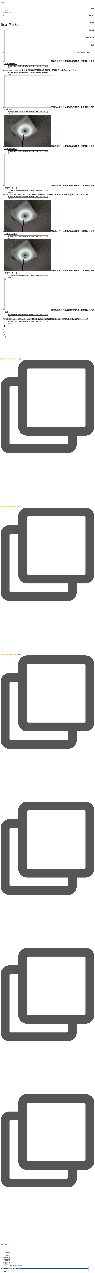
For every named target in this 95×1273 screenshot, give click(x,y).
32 (5, 337)
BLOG (92, 45)
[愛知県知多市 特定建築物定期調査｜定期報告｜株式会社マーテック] (27, 270)
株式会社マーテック (14, 1268)
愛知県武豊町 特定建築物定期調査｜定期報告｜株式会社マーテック (60, 194)
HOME (92, 8)
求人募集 (91, 30)
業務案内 (91, 15)
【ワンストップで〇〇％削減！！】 (83, 52)
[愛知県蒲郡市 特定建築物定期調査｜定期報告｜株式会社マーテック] (27, 146)
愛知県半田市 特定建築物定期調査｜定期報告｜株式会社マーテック (28, 66)
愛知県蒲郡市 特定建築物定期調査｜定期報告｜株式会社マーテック (28, 151)
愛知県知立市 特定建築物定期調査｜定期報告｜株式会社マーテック (28, 236)
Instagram (7, 1252)
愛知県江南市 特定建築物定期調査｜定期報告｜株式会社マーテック (28, 112)
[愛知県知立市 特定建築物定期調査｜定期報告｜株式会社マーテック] (27, 231)
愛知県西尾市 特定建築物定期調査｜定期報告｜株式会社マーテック (60, 319)
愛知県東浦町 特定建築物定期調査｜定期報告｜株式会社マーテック (28, 190)
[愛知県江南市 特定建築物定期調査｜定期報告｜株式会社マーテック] (27, 107)
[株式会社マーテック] (7, 1244)
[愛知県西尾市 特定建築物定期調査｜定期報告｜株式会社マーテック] (18, 319)
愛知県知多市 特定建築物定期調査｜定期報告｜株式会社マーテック (28, 275)
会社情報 (91, 22)
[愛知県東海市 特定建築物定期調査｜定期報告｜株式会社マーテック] (27, 310)
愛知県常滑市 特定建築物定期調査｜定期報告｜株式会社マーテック (50, 70)
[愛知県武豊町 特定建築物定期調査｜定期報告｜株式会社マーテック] (18, 194)
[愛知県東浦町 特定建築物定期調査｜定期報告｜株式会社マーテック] (27, 185)
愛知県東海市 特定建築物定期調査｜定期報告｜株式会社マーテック (28, 314)
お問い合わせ (90, 37)
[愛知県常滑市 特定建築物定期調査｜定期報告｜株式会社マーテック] (13, 70)
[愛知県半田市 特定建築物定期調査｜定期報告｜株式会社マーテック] (27, 61)
